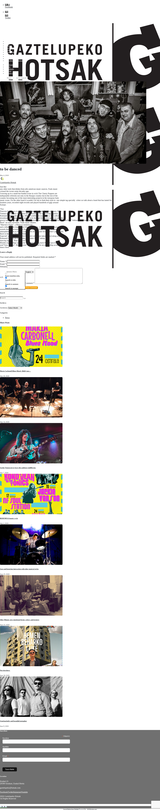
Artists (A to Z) (11, 42)
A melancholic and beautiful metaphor (13, 721)
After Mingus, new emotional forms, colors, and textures (19, 620)
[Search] (25, 298)
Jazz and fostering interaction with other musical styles (19, 569)
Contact (8, 54)
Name (3, 261)
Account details (11, 73)
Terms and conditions (13, 56)
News (7, 48)
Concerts (8, 46)
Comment (29, 283)
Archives (3, 308)
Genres (7, 50)
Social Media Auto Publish (71, 809)
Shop (7, 44)
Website (3, 267)
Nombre (5, 738)
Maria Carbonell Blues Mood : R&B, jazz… (15, 371)
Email (3, 264)
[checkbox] (17, 275)
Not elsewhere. (5, 670)
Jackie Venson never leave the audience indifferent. (18, 468)
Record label (10, 59)
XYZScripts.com (92, 809)
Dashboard (9, 65)
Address (8, 71)
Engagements (10, 52)
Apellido (5, 747)
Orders (7, 67)
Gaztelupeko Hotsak (8, 182)
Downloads (9, 69)
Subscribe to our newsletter (15, 61)
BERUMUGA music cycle (9, 518)
